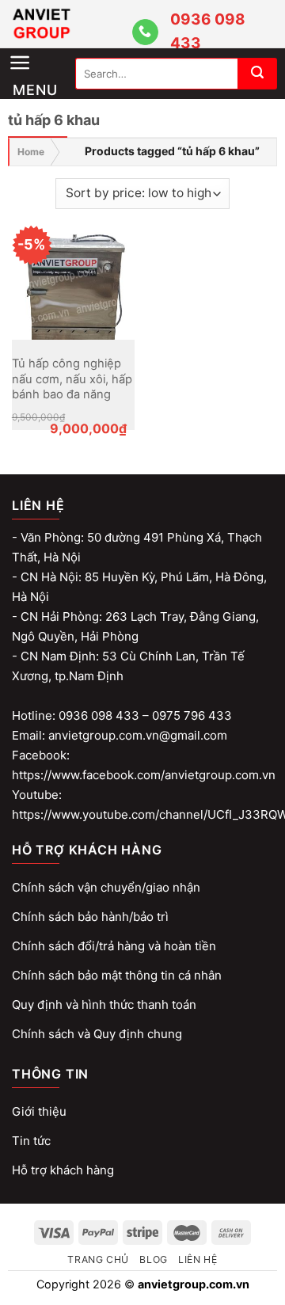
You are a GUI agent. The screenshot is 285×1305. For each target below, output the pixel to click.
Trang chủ (98, 1259)
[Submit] (257, 73)
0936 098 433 (207, 31)
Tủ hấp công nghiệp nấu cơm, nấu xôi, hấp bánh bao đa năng (72, 378)
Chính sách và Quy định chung (97, 1033)
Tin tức (31, 1140)
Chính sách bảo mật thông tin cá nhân (117, 975)
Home (30, 152)
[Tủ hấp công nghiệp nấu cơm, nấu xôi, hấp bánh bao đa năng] (73, 278)
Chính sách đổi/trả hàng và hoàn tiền (114, 945)
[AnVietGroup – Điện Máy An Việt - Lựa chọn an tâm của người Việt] (69, 24)
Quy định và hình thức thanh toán (104, 1004)
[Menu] (41, 49)
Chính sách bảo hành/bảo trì (90, 916)
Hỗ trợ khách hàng (63, 1170)
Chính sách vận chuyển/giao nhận (106, 887)
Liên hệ (197, 1259)
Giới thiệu (39, 1111)
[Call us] (145, 32)
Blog (153, 1259)
